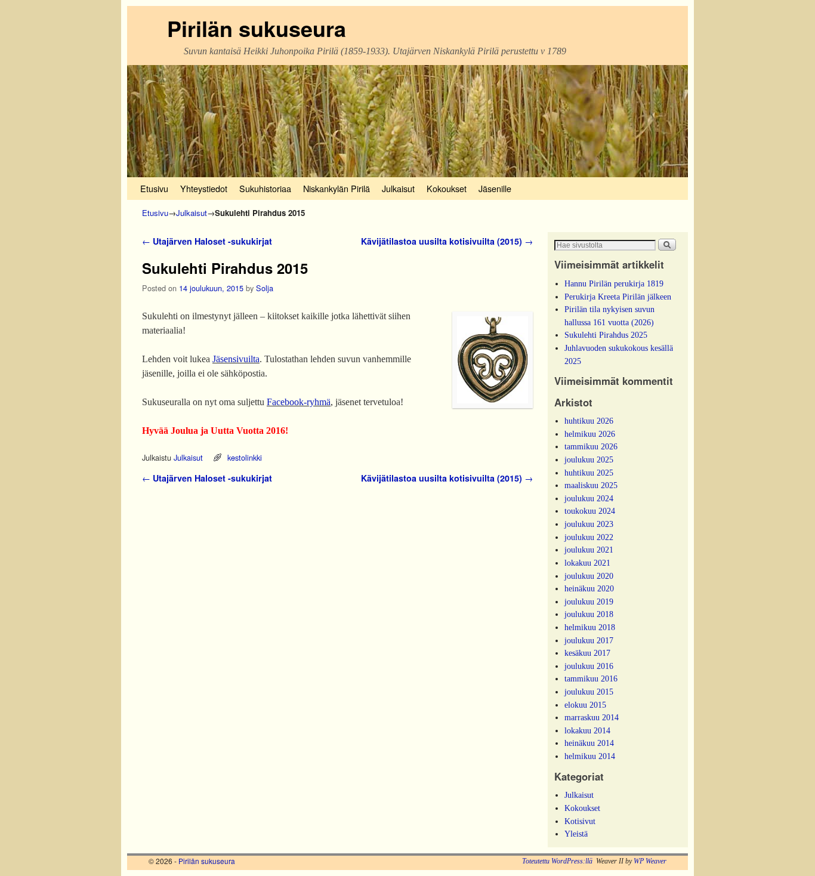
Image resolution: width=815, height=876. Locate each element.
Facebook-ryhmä (299, 402)
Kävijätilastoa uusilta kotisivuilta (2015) (447, 241)
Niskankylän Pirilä (336, 188)
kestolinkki (244, 457)
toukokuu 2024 (589, 511)
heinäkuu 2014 (589, 743)
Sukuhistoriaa (265, 188)
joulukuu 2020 (588, 576)
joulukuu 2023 (588, 524)
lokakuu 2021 (587, 562)
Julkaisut (398, 188)
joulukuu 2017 (588, 640)
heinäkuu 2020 (589, 588)
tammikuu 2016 (591, 678)
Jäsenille (494, 188)
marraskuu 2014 (591, 717)
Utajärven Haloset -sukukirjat (207, 241)
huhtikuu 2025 (588, 472)
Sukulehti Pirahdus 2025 (605, 335)
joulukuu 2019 (588, 601)
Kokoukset (447, 188)
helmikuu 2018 (589, 627)
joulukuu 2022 (588, 537)
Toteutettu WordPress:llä (557, 861)
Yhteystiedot (203, 188)
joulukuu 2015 (588, 691)
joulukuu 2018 (588, 614)
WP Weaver (650, 861)
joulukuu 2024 (588, 498)
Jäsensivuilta (236, 359)
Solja (264, 288)
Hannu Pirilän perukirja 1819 (613, 283)
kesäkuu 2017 (587, 653)
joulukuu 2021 (588, 549)
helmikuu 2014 (589, 756)
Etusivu (154, 188)
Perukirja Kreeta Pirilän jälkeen (617, 296)
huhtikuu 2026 (588, 420)
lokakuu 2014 (587, 730)
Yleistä (576, 833)
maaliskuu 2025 (591, 485)
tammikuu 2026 (591, 446)
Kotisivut (579, 821)
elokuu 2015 (585, 705)
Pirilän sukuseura (256, 28)
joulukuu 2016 (588, 666)
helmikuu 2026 (589, 434)
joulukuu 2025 (588, 459)
